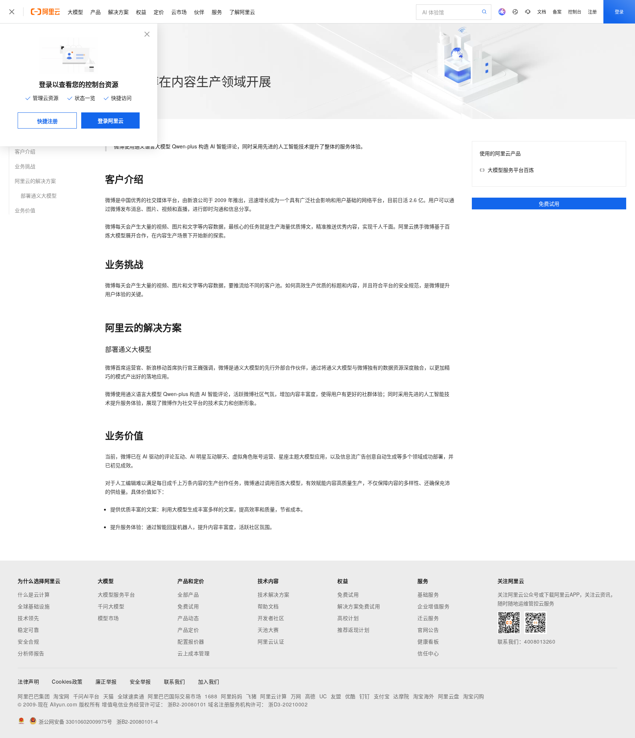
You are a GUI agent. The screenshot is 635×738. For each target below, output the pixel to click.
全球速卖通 (131, 696)
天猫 (108, 696)
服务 (217, 11)
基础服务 (428, 594)
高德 (310, 696)
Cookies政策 (67, 681)
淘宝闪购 (473, 696)
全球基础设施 (34, 606)
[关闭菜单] (12, 12)
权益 (141, 11)
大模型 (75, 11)
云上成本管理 (193, 653)
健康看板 (428, 641)
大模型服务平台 (116, 594)
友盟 (336, 696)
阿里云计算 (273, 696)
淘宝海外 (423, 696)
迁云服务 (428, 618)
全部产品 (188, 594)
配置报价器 (190, 641)
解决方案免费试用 (358, 606)
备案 (557, 11)
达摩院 (401, 696)
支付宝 (382, 696)
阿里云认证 (271, 641)
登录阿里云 (110, 120)
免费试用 (549, 203)
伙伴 (199, 11)
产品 (95, 11)
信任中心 (428, 653)
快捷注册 (47, 121)
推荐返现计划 (353, 629)
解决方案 (118, 11)
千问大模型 (111, 606)
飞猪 (251, 696)
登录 (619, 11)
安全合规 (28, 641)
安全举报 (140, 681)
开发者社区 (271, 618)
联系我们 (174, 681)
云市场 (179, 11)
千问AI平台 (86, 696)
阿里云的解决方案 (35, 180)
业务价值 (25, 210)
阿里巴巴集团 (34, 696)
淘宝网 (61, 696)
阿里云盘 (448, 696)
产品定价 (188, 629)
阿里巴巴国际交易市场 (174, 696)
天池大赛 (268, 629)
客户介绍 (25, 151)
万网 (296, 696)
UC (323, 696)
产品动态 (188, 618)
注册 (592, 11)
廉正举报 (106, 681)
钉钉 (364, 696)
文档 (541, 11)
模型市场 (108, 618)
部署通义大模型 (39, 195)
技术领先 (28, 618)
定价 (159, 11)
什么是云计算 (34, 594)
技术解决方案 (274, 594)
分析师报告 (31, 653)
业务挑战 (25, 166)
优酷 (350, 696)
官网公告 (428, 629)
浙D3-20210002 (288, 704)
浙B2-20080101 (187, 704)
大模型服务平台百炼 (511, 170)
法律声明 (28, 681)
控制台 (574, 11)
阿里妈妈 (231, 696)
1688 (211, 696)
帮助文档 (268, 606)
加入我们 (208, 681)
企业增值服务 (433, 606)
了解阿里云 (242, 11)
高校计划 (348, 618)
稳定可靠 (28, 629)
